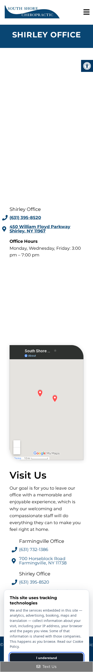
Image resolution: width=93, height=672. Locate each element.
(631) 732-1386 (33, 549)
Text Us (49, 666)
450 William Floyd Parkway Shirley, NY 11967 (40, 229)
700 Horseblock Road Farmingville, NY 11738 (43, 560)
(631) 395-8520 (25, 217)
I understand (46, 658)
